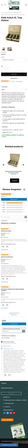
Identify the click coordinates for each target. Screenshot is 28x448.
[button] (3, 49)
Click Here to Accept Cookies (9, 445)
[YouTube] (14, 413)
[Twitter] (8, 413)
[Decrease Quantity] (2, 69)
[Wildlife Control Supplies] (14, 2)
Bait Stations (10, 14)
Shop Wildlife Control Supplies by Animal (13, 12)
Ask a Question (14, 323)
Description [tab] (4, 86)
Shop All (14, 180)
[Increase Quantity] (7, 69)
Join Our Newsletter (7, 419)
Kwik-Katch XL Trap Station (19, 14)
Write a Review (19, 81)
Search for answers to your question (11, 328)
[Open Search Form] (5, 5)
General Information (7, 388)
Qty (2, 66)
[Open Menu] (2, 5)
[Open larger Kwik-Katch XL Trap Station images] (14, 34)
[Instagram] (11, 413)
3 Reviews (13, 81)
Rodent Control (4, 14)
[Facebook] (4, 413)
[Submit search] (23, 331)
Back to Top (14, 314)
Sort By (3, 337)
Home (2, 12)
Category (4, 383)
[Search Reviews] (26, 217)
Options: (3, 57)
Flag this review (4, 249)
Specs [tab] (3, 89)
